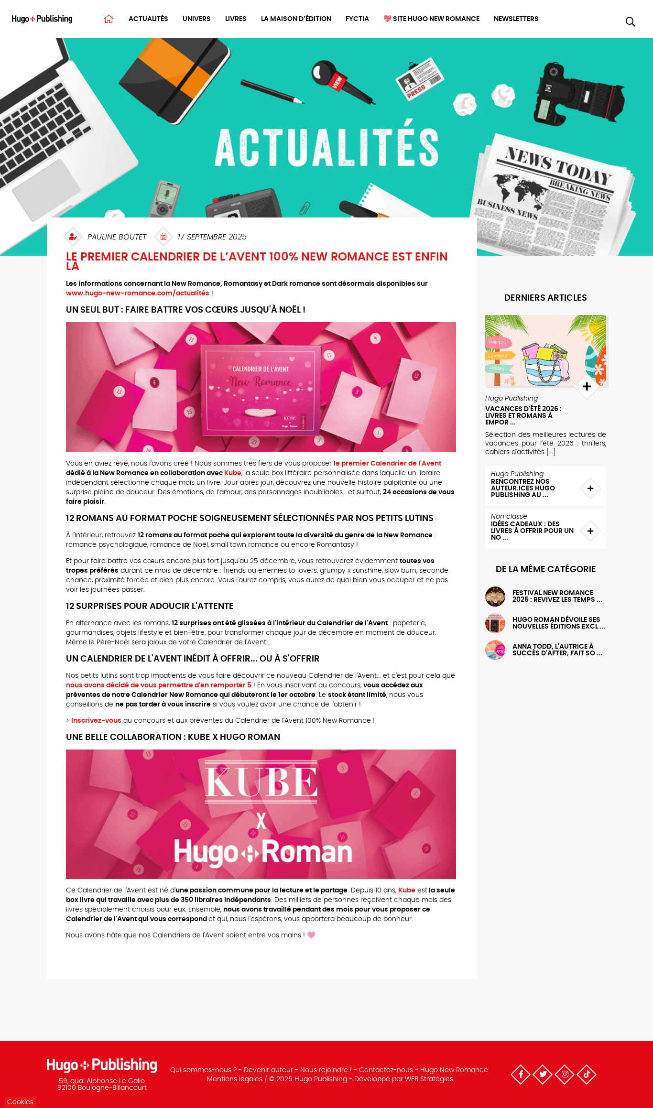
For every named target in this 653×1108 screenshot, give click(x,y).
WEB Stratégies (429, 1079)
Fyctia (357, 19)
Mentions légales (234, 1079)
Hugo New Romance (454, 1070)
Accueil (108, 19)
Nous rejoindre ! (326, 1070)
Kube (232, 473)
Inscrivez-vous (96, 720)
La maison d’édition (296, 19)
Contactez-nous (386, 1070)
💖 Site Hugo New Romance (431, 19)
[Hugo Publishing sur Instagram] (565, 1075)
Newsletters (516, 19)
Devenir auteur (268, 1070)
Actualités (148, 19)
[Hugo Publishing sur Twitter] (543, 1075)
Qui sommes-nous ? (203, 1070)
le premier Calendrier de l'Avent (387, 463)
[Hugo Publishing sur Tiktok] (587, 1075)
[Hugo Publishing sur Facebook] (521, 1075)
